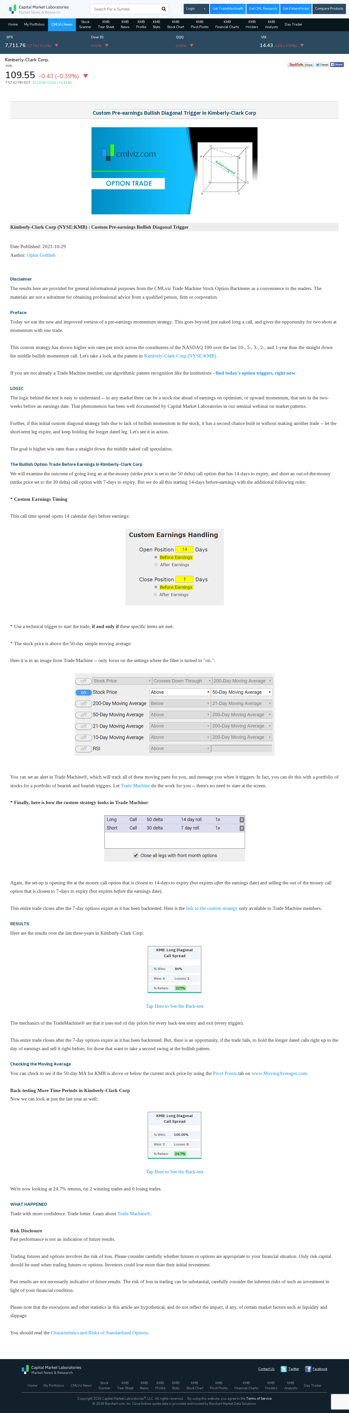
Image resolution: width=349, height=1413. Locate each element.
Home (13, 24)
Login (190, 8)
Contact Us (266, 1369)
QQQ (180, 37)
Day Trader (293, 24)
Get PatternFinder (296, 8)
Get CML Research (263, 8)
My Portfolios (34, 24)
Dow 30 (97, 37)
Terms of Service (259, 1398)
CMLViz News (62, 24)
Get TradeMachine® (228, 8)
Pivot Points (225, 1073)
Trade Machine (135, 785)
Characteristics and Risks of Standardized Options (99, 1332)
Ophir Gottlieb (41, 255)
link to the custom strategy (212, 908)
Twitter (293, 1369)
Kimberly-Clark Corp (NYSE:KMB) (180, 355)
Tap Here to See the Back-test (174, 1006)
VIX (263, 37)
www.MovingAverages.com (279, 1073)
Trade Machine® (134, 1213)
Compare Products (329, 8)
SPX (9, 37)
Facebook (320, 1369)
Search (164, 9)
